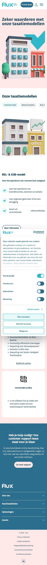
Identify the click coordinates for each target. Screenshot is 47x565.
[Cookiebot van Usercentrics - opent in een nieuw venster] (33, 232)
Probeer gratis (27, 5)
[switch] (40, 283)
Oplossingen (23, 513)
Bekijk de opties (23, 363)
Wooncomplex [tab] (28, 105)
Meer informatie (11, 228)
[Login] (36, 4)
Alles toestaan (23, 317)
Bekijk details (33, 309)
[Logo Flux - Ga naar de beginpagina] (11, 5)
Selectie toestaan (23, 324)
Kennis (23, 521)
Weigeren (23, 331)
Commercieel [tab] (10, 105)
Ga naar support (23, 465)
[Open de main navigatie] (41, 5)
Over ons (23, 496)
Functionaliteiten (23, 505)
